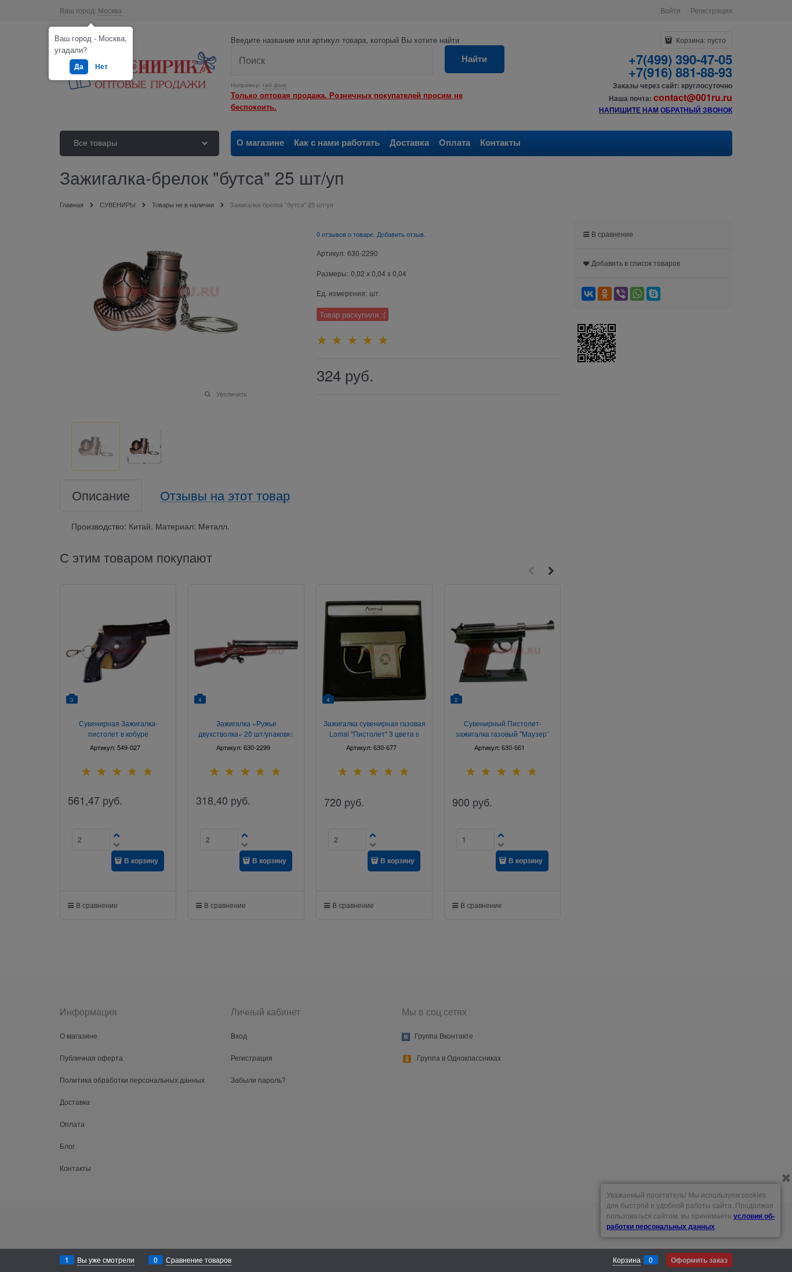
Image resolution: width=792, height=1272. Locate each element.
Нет (101, 66)
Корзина (627, 1259)
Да (78, 66)
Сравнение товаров (198, 1259)
